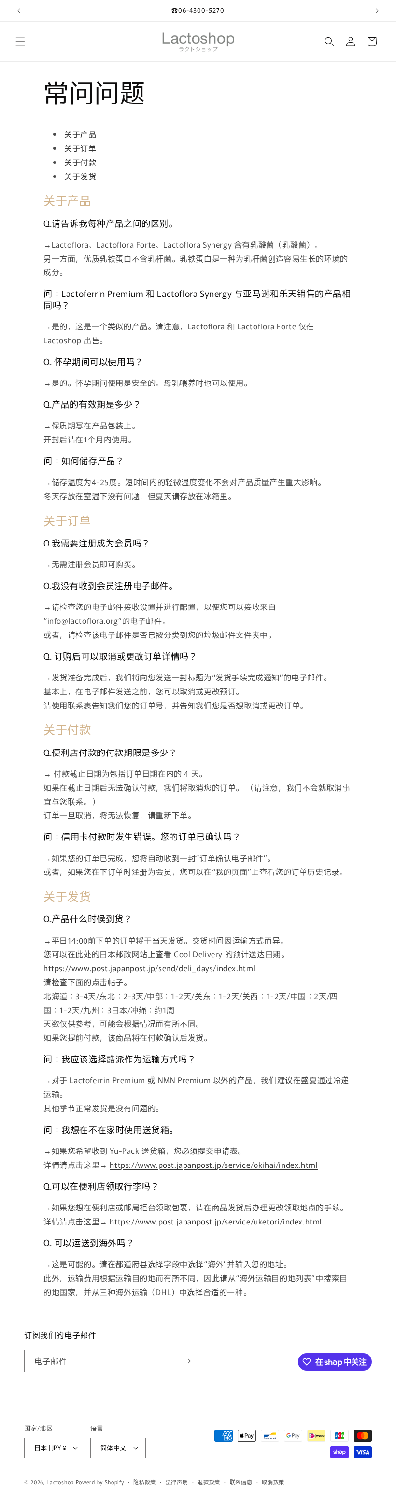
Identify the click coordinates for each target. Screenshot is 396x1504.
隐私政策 (144, 1482)
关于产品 (80, 134)
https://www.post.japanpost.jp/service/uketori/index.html (216, 1221)
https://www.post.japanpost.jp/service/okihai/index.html (214, 1164)
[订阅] (187, 1361)
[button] (20, 41)
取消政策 (273, 1482)
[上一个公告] (18, 10)
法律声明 (177, 1482)
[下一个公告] (377, 10)
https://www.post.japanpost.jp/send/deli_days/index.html (149, 967)
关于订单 (80, 148)
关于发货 (80, 176)
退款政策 (209, 1482)
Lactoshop (60, 1482)
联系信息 (241, 1482)
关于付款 (80, 162)
